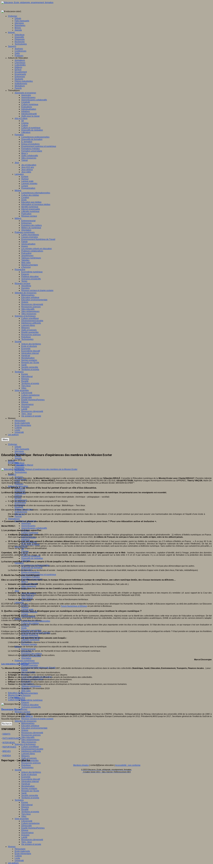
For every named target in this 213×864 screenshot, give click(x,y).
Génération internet (30, 781)
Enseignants (20, 502)
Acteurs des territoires (31, 772)
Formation (19, 563)
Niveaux (11, 846)
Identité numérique (29, 635)
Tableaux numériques (31, 686)
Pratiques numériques (25, 660)
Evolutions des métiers (31, 653)
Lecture (24, 614)
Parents (18, 516)
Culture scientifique (30, 746)
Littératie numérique (30, 639)
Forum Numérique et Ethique (74, 606)
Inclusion (25, 835)
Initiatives (25, 540)
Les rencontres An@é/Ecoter (15, 664)
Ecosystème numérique (32, 700)
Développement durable (32, 749)
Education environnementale (34, 728)
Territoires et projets (30, 798)
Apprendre (26, 523)
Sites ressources (28, 586)
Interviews (19, 451)
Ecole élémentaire (23, 853)
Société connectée (29, 795)
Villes (23, 816)
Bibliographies (27, 723)
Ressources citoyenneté (32, 732)
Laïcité (24, 837)
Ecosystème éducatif (30, 779)
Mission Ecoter (14, 695)
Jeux (17, 591)
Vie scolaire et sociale (31, 844)
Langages (19, 602)
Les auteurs (13, 863)
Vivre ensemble (22, 819)
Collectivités (13, 697)
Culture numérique (29, 533)
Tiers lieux (26, 814)
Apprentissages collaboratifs (34, 528)
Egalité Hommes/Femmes (33, 828)
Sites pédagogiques (30, 739)
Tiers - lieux (26, 842)
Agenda (18, 458)
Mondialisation (28, 786)
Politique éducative (30, 705)
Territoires (19, 800)
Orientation (26, 658)
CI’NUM (29, 716)
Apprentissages (28, 526)
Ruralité (24, 809)
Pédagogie (20, 467)
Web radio (26, 691)
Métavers (25, 756)
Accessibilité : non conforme (127, 765)
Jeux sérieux (27, 598)
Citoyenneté (26, 821)
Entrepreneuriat (28, 649)
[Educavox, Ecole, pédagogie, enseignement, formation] (27, 2)
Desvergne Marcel (24, 465)
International (27, 805)
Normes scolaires (29, 788)
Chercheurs (20, 491)
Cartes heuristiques (30, 663)
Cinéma (24, 551)
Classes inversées (29, 665)
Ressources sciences (31, 735)
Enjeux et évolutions (30, 572)
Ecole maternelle (22, 851)
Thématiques (14, 519)
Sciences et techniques (25, 744)
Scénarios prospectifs (31, 707)
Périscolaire (20, 849)
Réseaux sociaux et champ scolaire (37, 719)
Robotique (26, 765)
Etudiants (19, 507)
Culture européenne (30, 823)
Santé (24, 793)
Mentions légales (81, 765)
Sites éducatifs (27, 737)
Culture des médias (30, 623)
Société (18, 770)
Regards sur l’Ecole (30, 791)
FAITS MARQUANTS (11, 738)
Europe (24, 802)
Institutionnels (21, 512)
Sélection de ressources (25, 721)
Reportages (13, 462)
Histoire (24, 730)
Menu (5, 439)
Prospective (20, 698)
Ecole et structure (29, 774)
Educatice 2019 (15, 693)
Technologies (21, 472)
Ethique (24, 830)
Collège (18, 856)
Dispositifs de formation (31, 567)
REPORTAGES (9, 747)
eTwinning (26, 695)
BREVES (6, 751)
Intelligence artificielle (31, 751)
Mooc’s (24, 581)
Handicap (25, 784)
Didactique (19, 463)
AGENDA (6, 755)
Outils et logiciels (29, 758)
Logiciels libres (28, 753)
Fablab (24, 670)
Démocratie (26, 825)
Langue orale (27, 609)
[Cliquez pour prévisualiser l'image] (39, 469)
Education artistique (30, 726)
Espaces (25, 702)
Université (19, 860)
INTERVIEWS (8, 742)
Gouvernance (27, 832)
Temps (24, 709)
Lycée (17, 858)
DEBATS (6, 734)
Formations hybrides (30, 577)
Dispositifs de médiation (32, 558)
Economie (25, 777)
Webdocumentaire (29, 693)
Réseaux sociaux (29, 644)
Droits (24, 628)
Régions (25, 807)
